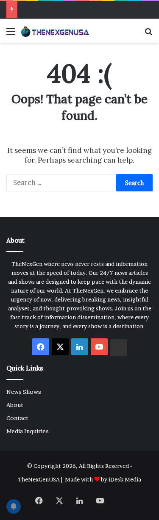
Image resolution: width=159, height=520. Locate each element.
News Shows (23, 391)
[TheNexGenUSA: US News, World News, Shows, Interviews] (55, 31)
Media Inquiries (27, 431)
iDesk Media (125, 479)
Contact (17, 418)
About (14, 404)
